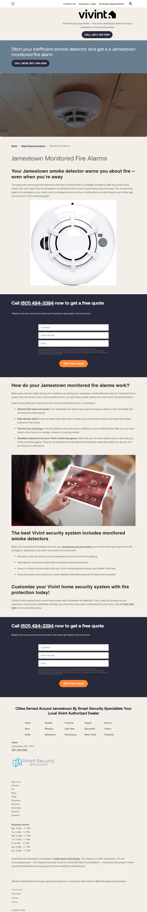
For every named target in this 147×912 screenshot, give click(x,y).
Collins (107, 728)
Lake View (70, 728)
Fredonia (69, 722)
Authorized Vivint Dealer (67, 858)
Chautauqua (71, 734)
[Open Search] (130, 3)
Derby (28, 734)
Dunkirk (48, 722)
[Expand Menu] (50, 13)
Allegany (49, 728)
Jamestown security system (77, 546)
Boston (108, 722)
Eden (27, 728)
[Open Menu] (12, 3)
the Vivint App (35, 428)
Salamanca (50, 734)
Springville (90, 728)
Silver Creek (90, 734)
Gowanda (109, 734)
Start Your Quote (73, 363)
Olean (28, 722)
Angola (88, 722)
